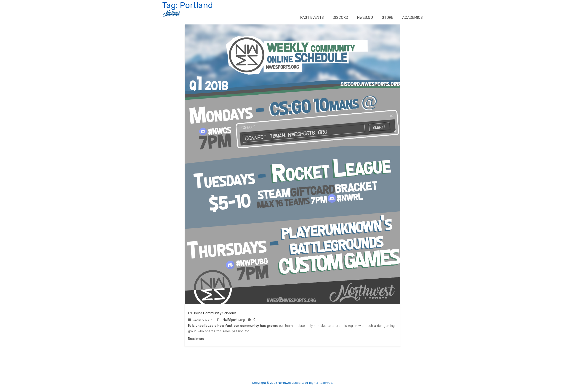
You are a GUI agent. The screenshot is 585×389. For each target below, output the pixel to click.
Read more (196, 339)
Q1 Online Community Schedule (212, 313)
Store (387, 17)
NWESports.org (234, 320)
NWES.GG (365, 17)
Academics (412, 17)
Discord (340, 17)
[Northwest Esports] (171, 13)
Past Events (312, 17)
